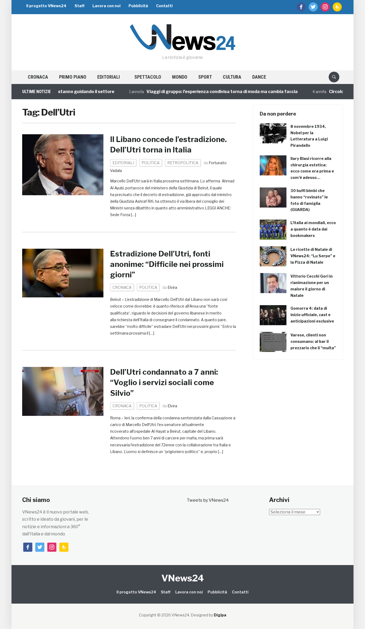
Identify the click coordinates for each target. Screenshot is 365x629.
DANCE (259, 77)
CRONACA (38, 77)
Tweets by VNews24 (208, 500)
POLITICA (151, 162)
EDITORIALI (108, 77)
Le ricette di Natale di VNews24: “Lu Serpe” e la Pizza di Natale (312, 255)
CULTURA (232, 77)
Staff (79, 5)
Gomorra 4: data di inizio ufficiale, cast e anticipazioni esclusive (312, 314)
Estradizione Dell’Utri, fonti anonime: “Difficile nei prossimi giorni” (167, 264)
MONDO (179, 77)
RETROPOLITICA (182, 162)
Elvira (172, 287)
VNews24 (182, 578)
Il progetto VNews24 (46, 5)
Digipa (220, 615)
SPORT (205, 77)
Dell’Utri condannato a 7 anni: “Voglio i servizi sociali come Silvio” (164, 382)
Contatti (164, 5)
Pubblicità (138, 5)
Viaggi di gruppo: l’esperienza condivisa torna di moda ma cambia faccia (212, 91)
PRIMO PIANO (72, 77)
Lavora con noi (106, 5)
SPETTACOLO (147, 77)
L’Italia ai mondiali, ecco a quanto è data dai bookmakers (313, 229)
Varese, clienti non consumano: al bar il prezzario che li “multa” (313, 341)
